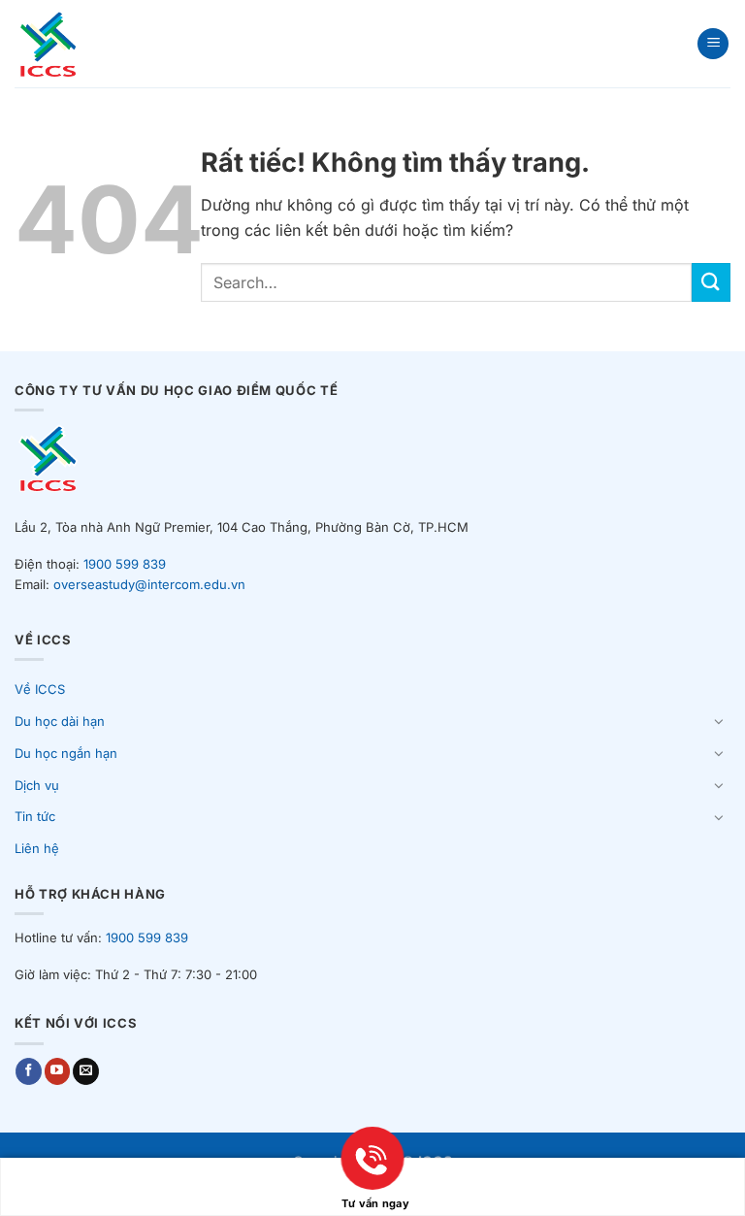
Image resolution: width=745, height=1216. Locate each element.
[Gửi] (711, 282)
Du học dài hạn (60, 721)
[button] (713, 44)
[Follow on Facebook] (29, 1071)
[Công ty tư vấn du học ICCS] (66, 43)
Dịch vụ (37, 785)
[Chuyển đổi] (718, 721)
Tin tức (35, 816)
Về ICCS (40, 689)
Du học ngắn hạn (66, 753)
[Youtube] (58, 1071)
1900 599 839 (124, 564)
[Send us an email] (86, 1071)
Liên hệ (37, 848)
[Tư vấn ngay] (372, 1176)
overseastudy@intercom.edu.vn (149, 584)
